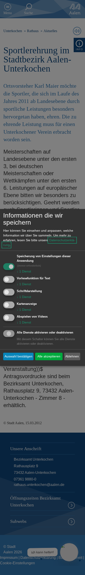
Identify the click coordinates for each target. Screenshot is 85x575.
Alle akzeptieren (48, 356)
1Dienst (24, 271)
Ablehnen (72, 356)
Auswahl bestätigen (18, 356)
